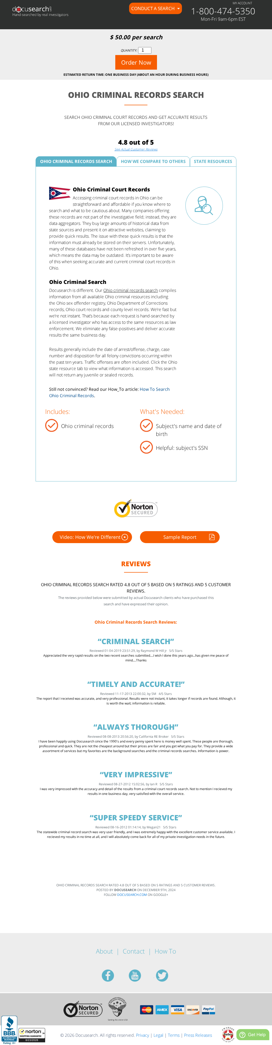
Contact (134, 951)
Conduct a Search (153, 8)
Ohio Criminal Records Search (76, 161)
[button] (32, 1035)
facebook (114, 975)
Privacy (142, 1035)
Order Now (136, 62)
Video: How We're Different (90, 537)
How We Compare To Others (153, 161)
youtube (141, 975)
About (104, 951)
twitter (168, 975)
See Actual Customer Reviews (136, 149)
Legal (158, 1035)
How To (165, 951)
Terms (174, 1035)
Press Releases (198, 1035)
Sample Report (179, 537)
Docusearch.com (132, 894)
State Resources (213, 161)
